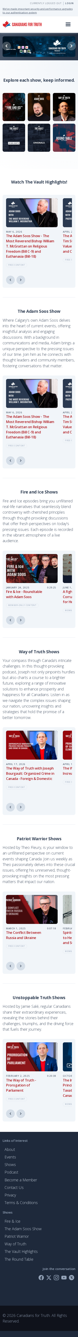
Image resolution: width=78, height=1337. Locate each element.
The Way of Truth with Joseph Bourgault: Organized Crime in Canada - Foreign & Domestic (30, 773)
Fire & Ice (12, 1221)
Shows (10, 1164)
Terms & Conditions (21, 1202)
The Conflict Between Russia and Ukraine (23, 935)
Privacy (10, 1195)
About (10, 1149)
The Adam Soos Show (23, 1228)
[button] (68, 24)
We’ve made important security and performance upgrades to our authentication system (38, 10)
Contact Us (14, 1187)
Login (69, 3)
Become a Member (21, 1179)
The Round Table (19, 1259)
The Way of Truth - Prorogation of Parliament (21, 1085)
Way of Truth (15, 1243)
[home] (22, 24)
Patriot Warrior (17, 1236)
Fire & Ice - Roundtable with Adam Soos (24, 594)
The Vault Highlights (21, 1251)
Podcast (11, 1172)
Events (10, 1157)
